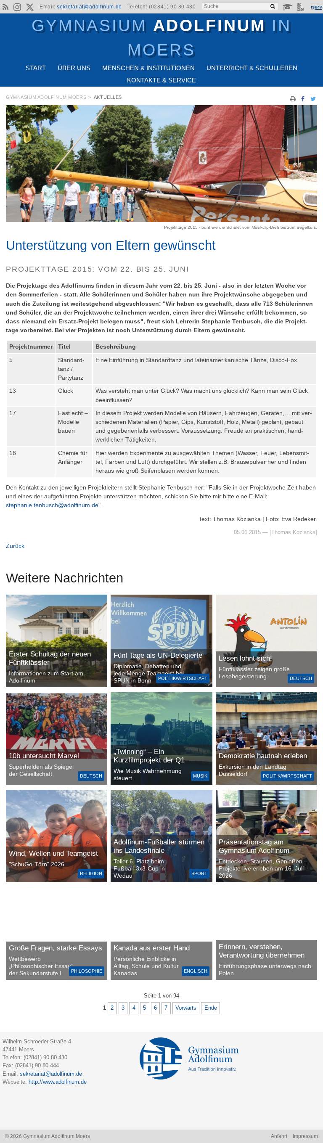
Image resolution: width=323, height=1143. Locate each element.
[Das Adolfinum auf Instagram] (18, 8)
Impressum (305, 1136)
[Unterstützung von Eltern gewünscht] (161, 220)
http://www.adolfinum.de (58, 1082)
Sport (199, 873)
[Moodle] (287, 7)
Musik (200, 775)
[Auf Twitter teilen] (313, 98)
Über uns (74, 67)
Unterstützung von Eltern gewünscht (111, 245)
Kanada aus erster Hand (152, 948)
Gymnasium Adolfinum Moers (46, 97)
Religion (91, 873)
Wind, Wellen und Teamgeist (53, 853)
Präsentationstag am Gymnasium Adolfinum (254, 846)
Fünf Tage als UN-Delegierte (158, 655)
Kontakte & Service (161, 80)
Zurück (15, 545)
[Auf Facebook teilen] (303, 98)
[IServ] (316, 7)
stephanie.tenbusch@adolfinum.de (52, 505)
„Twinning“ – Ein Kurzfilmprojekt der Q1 (149, 756)
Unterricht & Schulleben (252, 67)
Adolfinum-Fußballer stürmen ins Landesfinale (159, 846)
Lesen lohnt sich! (245, 658)
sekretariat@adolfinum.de (89, 7)
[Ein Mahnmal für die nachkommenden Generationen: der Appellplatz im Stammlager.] (266, 933)
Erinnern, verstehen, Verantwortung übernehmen (261, 951)
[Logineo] (301, 7)
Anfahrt (279, 1136)
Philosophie (86, 971)
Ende (210, 1008)
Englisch (195, 971)
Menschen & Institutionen (148, 67)
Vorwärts (185, 1008)
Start (36, 67)
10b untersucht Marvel (44, 756)
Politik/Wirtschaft (182, 678)
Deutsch (301, 678)
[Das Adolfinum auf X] (29, 8)
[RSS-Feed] (5, 7)
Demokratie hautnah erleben (263, 756)
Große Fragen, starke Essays (55, 948)
